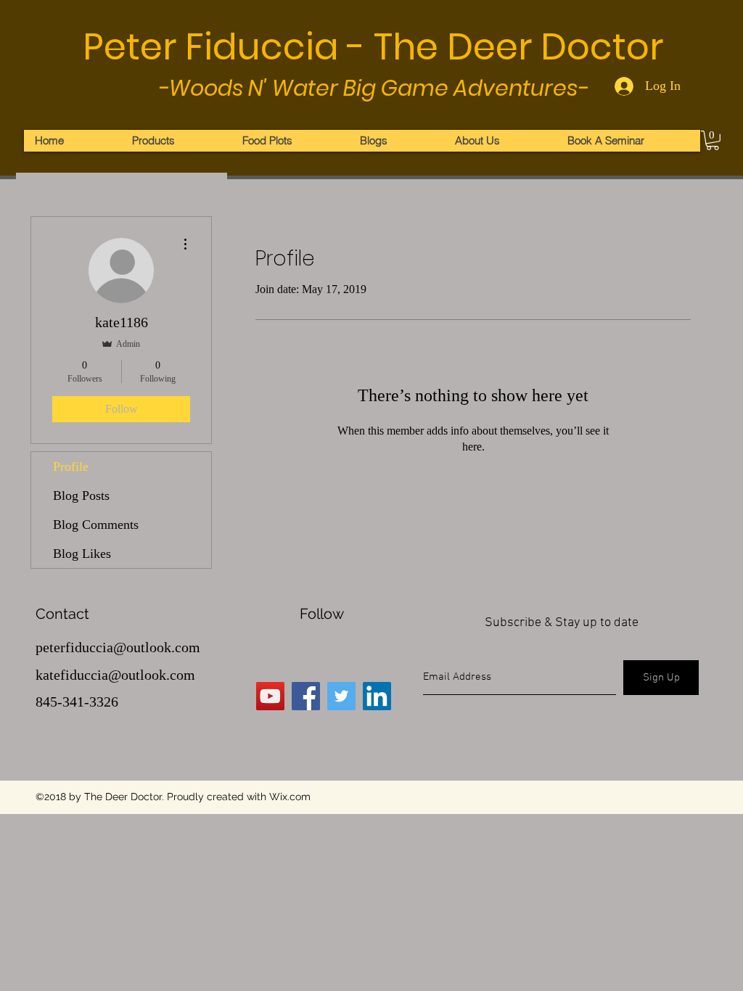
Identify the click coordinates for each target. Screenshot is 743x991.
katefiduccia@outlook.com (115, 675)
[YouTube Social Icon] (270, 696)
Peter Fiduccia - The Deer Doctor (373, 47)
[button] (712, 140)
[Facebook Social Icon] (306, 696)
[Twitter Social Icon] (341, 696)
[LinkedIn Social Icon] (377, 696)
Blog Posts (81, 495)
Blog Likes (82, 553)
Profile (71, 466)
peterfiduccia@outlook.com (118, 647)
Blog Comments (96, 524)
